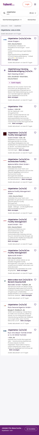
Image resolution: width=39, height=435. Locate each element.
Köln (10, 26)
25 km (31, 13)
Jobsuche (4, 26)
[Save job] (35, 38)
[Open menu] (35, 4)
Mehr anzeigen (13, 60)
